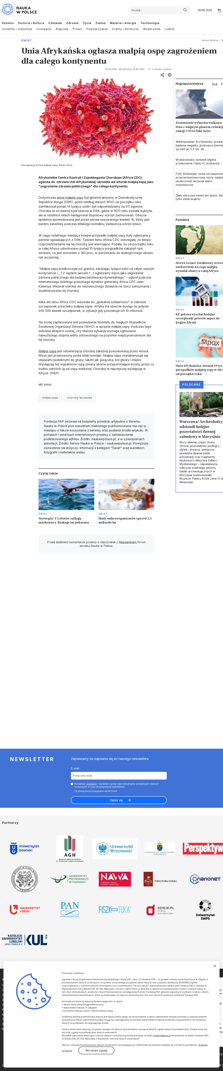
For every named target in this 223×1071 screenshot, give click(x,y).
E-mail (75, 768)
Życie (87, 23)
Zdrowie (72, 23)
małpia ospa (50, 397)
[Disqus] (96, 605)
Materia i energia (123, 23)
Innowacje (44, 29)
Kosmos (8, 23)
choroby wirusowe (79, 397)
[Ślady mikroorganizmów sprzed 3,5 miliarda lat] (126, 502)
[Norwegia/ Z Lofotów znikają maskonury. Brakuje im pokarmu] (66, 502)
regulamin (91, 783)
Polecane (191, 384)
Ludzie (169, 29)
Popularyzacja (97, 29)
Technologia (149, 23)
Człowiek (55, 23)
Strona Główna (210, 40)
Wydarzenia (151, 29)
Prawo (77, 29)
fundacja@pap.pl (162, 1035)
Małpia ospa (47, 351)
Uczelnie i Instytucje (17, 29)
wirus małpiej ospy (70, 197)
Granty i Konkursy (125, 29)
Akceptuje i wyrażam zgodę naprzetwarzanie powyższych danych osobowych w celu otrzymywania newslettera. (116, 785)
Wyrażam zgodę (96, 1050)
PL (219, 10)
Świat (26, 40)
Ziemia (100, 23)
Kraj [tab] (214, 84)
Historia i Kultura (31, 23)
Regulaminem (128, 542)
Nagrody (62, 29)
